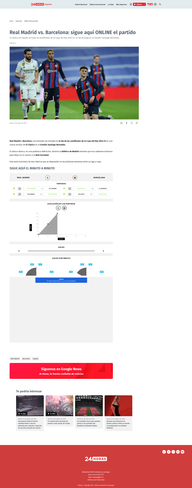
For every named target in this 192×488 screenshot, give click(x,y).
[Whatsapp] (121, 123)
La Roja (111, 4)
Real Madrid (15, 358)
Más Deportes (121, 4)
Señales (139, 4)
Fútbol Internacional (98, 4)
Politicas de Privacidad (96, 480)
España (35, 358)
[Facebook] (126, 123)
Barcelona (26, 358)
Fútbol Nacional (81, 4)
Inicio (11, 21)
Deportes (19, 21)
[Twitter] (132, 123)
